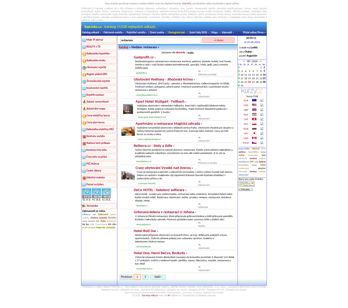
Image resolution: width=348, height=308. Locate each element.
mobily (262, 158)
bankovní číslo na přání (213, 293)
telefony (253, 159)
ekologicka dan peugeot (236, 290)
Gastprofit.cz (144, 57)
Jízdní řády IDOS (198, 32)
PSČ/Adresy (92, 164)
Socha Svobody (88, 221)
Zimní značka (157, 32)
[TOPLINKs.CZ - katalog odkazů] (246, 186)
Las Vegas (101, 221)
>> (260, 61)
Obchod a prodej (207, 74)
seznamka (187, 293)
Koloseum (111, 221)
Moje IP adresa (94, 40)
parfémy (242, 152)
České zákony (93, 170)
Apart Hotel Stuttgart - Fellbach (160, 102)
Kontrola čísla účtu (96, 150)
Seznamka (143, 17)
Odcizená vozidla (112, 32)
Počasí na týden (95, 184)
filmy (263, 149)
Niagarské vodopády (105, 227)
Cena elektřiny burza (98, 115)
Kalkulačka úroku (96, 60)
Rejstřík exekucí (95, 95)
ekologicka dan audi (110, 290)
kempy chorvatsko (157, 293)
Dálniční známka (95, 177)
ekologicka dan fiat (196, 290)
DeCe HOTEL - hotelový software (159, 190)
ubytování (243, 175)
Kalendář (227, 32)
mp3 (264, 155)
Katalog (123, 47)
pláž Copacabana (98, 224)
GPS (252, 162)
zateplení (262, 168)
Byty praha (181, 14)
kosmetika (253, 152)
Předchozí (126, 277)
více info (186, 3)
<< (244, 61)
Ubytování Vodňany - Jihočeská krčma (163, 79)
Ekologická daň (176, 32)
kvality (191, 53)
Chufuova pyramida (98, 218)
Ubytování (204, 96)
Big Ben (85, 225)
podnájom (256, 11)
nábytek (256, 149)
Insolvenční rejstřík (97, 88)
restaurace (253, 155)
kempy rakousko (101, 17)
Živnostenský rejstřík (98, 81)
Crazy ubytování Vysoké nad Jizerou (163, 168)
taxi (256, 162)
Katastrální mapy (96, 109)
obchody (243, 158)
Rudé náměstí (88, 227)
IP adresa (197, 293)
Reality (95, 14)
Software (203, 207)
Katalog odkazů (90, 32)
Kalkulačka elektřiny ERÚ (100, 129)
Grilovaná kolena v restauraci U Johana (164, 212)
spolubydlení (233, 287)
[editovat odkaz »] (199, 71)
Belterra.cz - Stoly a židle (153, 146)
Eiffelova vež (89, 214)
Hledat (220, 40)
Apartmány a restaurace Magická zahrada (168, 124)
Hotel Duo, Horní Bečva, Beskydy (159, 253)
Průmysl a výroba (207, 163)
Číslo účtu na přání (96, 157)
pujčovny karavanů (133, 293)
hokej (241, 155)
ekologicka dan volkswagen (153, 290)
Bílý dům (112, 225)
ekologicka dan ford (215, 290)
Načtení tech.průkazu (98, 143)
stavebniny (244, 162)
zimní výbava (220, 287)
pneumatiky (244, 149)
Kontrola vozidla (95, 136)
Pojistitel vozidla (136, 32)
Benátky (112, 218)
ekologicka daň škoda (130, 290)
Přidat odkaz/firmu (253, 32)
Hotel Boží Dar (145, 231)
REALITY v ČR (93, 47)
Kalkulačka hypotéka (98, 53)
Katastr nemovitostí (98, 102)
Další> (158, 277)
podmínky (211, 296)
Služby (201, 226)
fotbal (263, 152)
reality (97, 11)
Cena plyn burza (95, 122)
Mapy (214, 32)
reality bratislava (214, 11)
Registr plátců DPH (97, 74)
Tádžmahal (103, 214)
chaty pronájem (174, 293)
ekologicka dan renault (177, 290)
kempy (227, 14)
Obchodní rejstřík (96, 67)
